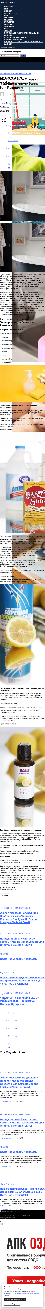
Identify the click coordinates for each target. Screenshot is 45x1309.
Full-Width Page (10, 13)
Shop (6, 29)
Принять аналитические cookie (15, 1299)
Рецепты (12, 102)
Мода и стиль (14, 92)
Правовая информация (15, 37)
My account (8, 20)
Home (6, 15)
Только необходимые (12, 1304)
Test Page (8, 31)
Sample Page (9, 22)
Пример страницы (13, 39)
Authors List (9, 7)
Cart (6, 9)
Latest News (9, 18)
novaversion (5, 103)
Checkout (8, 11)
